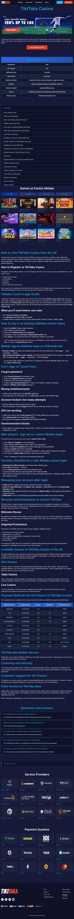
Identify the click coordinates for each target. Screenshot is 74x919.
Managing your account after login (13, 145)
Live (27, 194)
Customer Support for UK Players (13, 170)
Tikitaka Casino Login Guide (12, 123)
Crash (45, 194)
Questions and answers (10, 177)
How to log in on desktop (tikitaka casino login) (17, 127)
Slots (63, 194)
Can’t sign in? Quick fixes (11, 134)
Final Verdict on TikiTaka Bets (12, 174)
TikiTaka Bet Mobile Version (11, 163)
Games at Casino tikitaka (11, 116)
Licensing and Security (10, 166)
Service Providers (9, 181)
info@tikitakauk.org (48, 897)
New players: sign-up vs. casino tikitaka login (16, 138)
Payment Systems (9, 185)
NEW (8, 194)
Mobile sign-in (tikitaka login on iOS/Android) (16, 130)
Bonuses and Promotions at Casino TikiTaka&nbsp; (18, 148)
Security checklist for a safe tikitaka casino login (17, 141)
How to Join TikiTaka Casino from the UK (15, 120)
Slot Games (7, 156)
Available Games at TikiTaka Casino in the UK (17, 152)
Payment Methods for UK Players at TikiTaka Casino (19, 159)
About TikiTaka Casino (10, 112)
